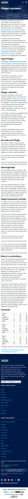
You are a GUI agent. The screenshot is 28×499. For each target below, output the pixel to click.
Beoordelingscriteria (7, 400)
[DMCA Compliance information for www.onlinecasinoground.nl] (14, 497)
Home (2, 16)
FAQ (2, 408)
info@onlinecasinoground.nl (10, 483)
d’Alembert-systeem (19, 99)
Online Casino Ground (18, 489)
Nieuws (3, 392)
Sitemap (3, 413)
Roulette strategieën (17, 16)
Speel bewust (5, 405)
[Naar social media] (2, 480)
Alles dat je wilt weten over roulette (10, 16)
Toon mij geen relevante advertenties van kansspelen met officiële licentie (15, 470)
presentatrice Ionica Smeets (10, 30)
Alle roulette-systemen (9, 352)
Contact (3, 410)
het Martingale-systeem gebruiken (12, 63)
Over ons (3, 394)
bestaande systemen (8, 54)
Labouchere (5, 50)
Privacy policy (5, 402)
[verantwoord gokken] (23, 2)
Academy (3, 397)
